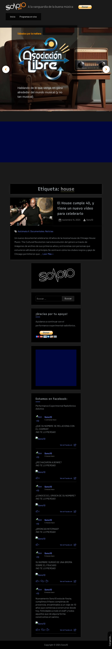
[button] (5, 69)
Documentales (37, 231)
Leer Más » (48, 254)
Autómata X (23, 231)
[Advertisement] (56, 141)
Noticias (49, 231)
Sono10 (89, 219)
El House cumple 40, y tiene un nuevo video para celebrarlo (75, 208)
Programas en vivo (28, 16)
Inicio (12, 16)
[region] (56, 69)
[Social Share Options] (75, 445)
